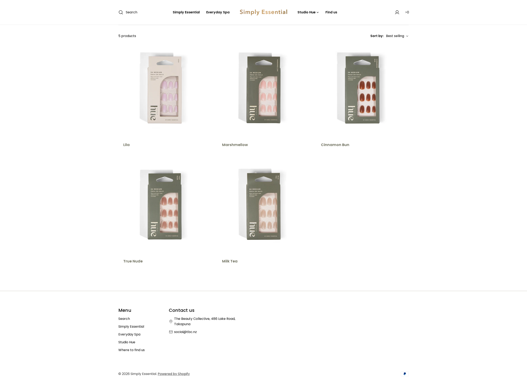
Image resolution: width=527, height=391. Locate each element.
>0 (407, 12)
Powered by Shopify (174, 373)
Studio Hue (126, 342)
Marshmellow (235, 144)
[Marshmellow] (263, 90)
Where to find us (131, 350)
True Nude (133, 261)
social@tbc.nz (185, 332)
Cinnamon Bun (335, 144)
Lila (126, 144)
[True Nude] (164, 206)
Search (124, 318)
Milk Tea (230, 261)
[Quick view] (205, 53)
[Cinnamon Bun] (362, 90)
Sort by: (377, 36)
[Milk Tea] (263, 206)
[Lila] (164, 90)
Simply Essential (131, 326)
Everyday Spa (129, 334)
